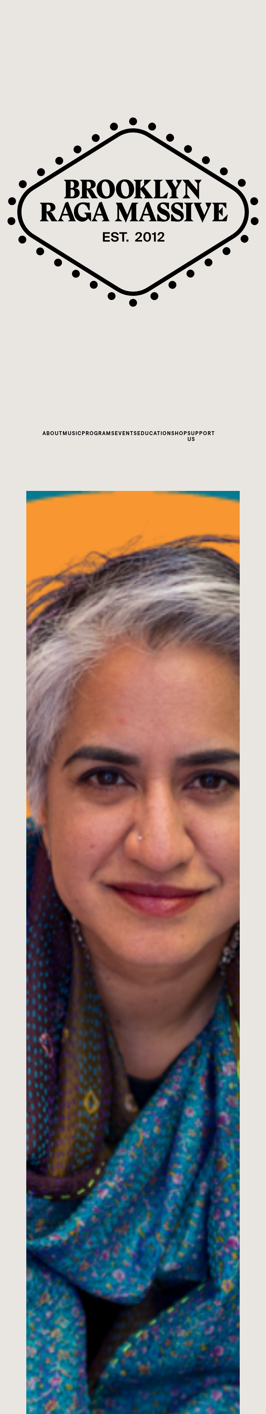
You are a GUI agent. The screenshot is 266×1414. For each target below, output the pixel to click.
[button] (52, 433)
